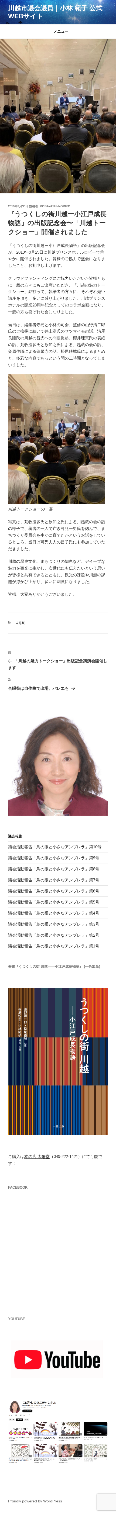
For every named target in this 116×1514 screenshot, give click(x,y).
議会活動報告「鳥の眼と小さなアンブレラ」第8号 (53, 869)
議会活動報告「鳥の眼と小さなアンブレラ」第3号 (53, 924)
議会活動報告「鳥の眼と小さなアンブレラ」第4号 (53, 913)
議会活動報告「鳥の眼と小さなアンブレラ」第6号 (53, 891)
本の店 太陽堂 (37, 1156)
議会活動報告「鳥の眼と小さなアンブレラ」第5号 (53, 902)
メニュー (61, 31)
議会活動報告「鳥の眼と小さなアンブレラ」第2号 (53, 935)
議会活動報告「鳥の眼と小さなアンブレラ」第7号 (53, 880)
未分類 (20, 623)
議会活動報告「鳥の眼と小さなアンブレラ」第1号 (53, 946)
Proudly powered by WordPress (35, 1501)
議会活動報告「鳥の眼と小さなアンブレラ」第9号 (53, 858)
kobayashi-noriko (55, 206)
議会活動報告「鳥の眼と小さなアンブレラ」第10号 (54, 846)
